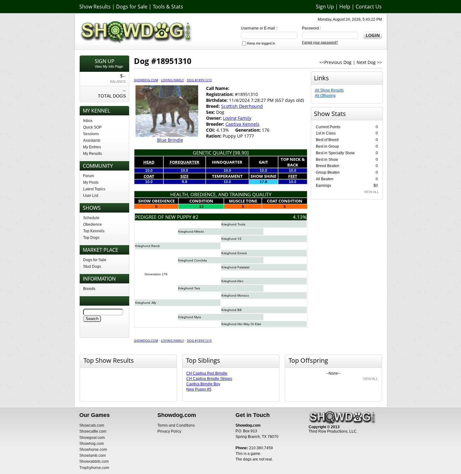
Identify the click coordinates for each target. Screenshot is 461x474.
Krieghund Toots (233, 224)
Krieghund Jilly (145, 302)
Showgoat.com (92, 437)
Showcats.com (91, 425)
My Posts (90, 182)
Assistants (91, 140)
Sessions (91, 134)
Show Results (95, 6)
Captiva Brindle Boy (203, 384)
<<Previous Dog (335, 62)
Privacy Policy (169, 431)
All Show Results (329, 90)
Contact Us (369, 6)
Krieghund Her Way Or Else (241, 324)
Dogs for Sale (131, 6)
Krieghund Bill (231, 310)
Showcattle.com (92, 431)
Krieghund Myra (189, 317)
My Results (92, 153)
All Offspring (325, 95)
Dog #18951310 (199, 80)
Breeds (89, 289)
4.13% (299, 217)
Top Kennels (93, 231)
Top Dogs (91, 237)
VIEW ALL (371, 192)
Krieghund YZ (231, 238)
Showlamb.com (92, 455)
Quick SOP (92, 127)
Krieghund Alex (232, 281)
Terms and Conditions (176, 425)
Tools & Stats (168, 6)
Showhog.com (91, 443)
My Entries (92, 147)
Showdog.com (146, 80)
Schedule (91, 218)
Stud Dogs (92, 266)
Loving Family (172, 80)
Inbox (88, 120)
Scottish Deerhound (242, 106)
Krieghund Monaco (235, 295)
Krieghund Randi (147, 246)
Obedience (92, 224)
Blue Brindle (170, 140)
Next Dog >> (369, 62)
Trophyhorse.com (94, 468)
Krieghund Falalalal (235, 267)
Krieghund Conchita (192, 260)
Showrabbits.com (94, 461)
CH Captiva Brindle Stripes (209, 379)
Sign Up (325, 6)
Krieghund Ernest (234, 253)
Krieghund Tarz (189, 288)
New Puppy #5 (198, 389)
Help (344, 6)
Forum (88, 176)
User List (90, 195)
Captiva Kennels (242, 124)
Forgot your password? (320, 42)
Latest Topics (94, 189)
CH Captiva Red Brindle (206, 373)
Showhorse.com (93, 449)
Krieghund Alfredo (191, 231)
